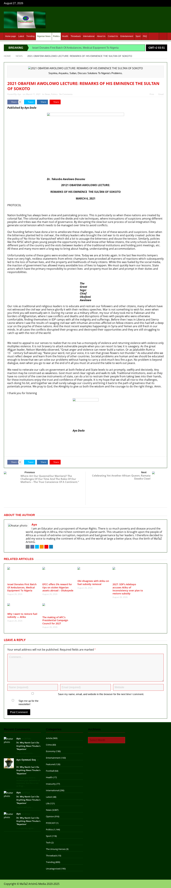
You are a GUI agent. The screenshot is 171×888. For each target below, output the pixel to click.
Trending (30, 36)
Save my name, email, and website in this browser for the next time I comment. (101, 694)
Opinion (50, 816)
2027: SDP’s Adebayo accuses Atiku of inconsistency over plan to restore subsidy (57, 447)
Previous (30, 472)
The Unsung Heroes (55, 849)
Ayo (19, 94)
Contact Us (113, 36)
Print (152, 94)
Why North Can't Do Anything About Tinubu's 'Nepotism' (28, 745)
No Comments (66, 94)
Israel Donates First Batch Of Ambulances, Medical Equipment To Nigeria (75, 47)
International (89, 36)
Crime (49, 744)
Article (49, 738)
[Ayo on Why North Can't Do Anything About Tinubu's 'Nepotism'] (9, 740)
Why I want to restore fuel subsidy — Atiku (33, 451)
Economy (50, 751)
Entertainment (126, 36)
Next (143, 472)
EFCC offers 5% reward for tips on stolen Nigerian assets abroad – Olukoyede (55, 440)
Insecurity (51, 783)
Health (65, 36)
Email (161, 94)
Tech (48, 842)
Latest (21, 36)
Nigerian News (44, 36)
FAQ (145, 36)
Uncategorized (53, 868)
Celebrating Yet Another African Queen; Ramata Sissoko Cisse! (121, 477)
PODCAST (50, 822)
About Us (101, 36)
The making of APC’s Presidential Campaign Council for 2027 (55, 620)
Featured (50, 764)
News (47, 94)
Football (50, 770)
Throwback (76, 36)
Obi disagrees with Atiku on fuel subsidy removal (37, 444)
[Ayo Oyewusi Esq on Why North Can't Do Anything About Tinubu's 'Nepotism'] (9, 762)
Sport (138, 36)
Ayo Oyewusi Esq (26, 759)
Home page (10, 36)
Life (47, 803)
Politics (56, 36)
